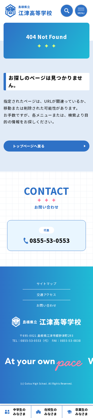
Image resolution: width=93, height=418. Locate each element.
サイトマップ (46, 283)
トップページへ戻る (29, 145)
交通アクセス (47, 294)
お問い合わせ (46, 305)
